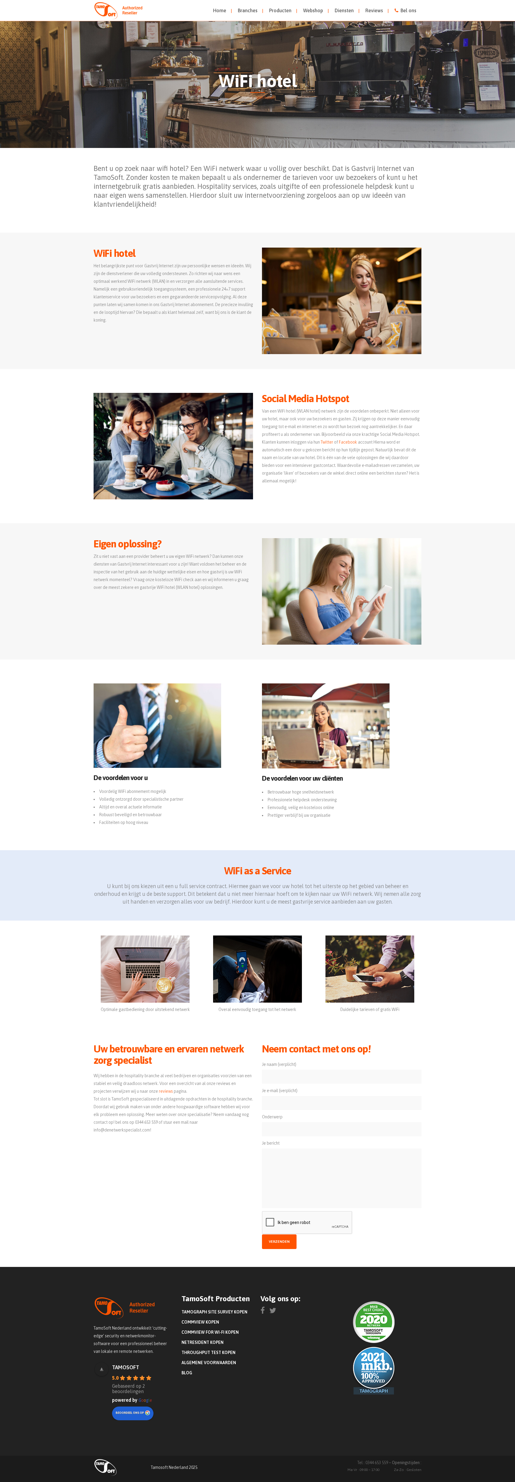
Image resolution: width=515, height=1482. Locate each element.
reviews (166, 1091)
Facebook (348, 442)
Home (247, 97)
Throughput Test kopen (208, 1352)
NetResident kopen (203, 1342)
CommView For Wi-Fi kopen (210, 1332)
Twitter (327, 442)
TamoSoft (125, 1367)
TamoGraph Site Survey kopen (214, 1312)
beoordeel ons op (130, 1412)
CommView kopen (200, 1322)
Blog (187, 1372)
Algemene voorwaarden (209, 1362)
